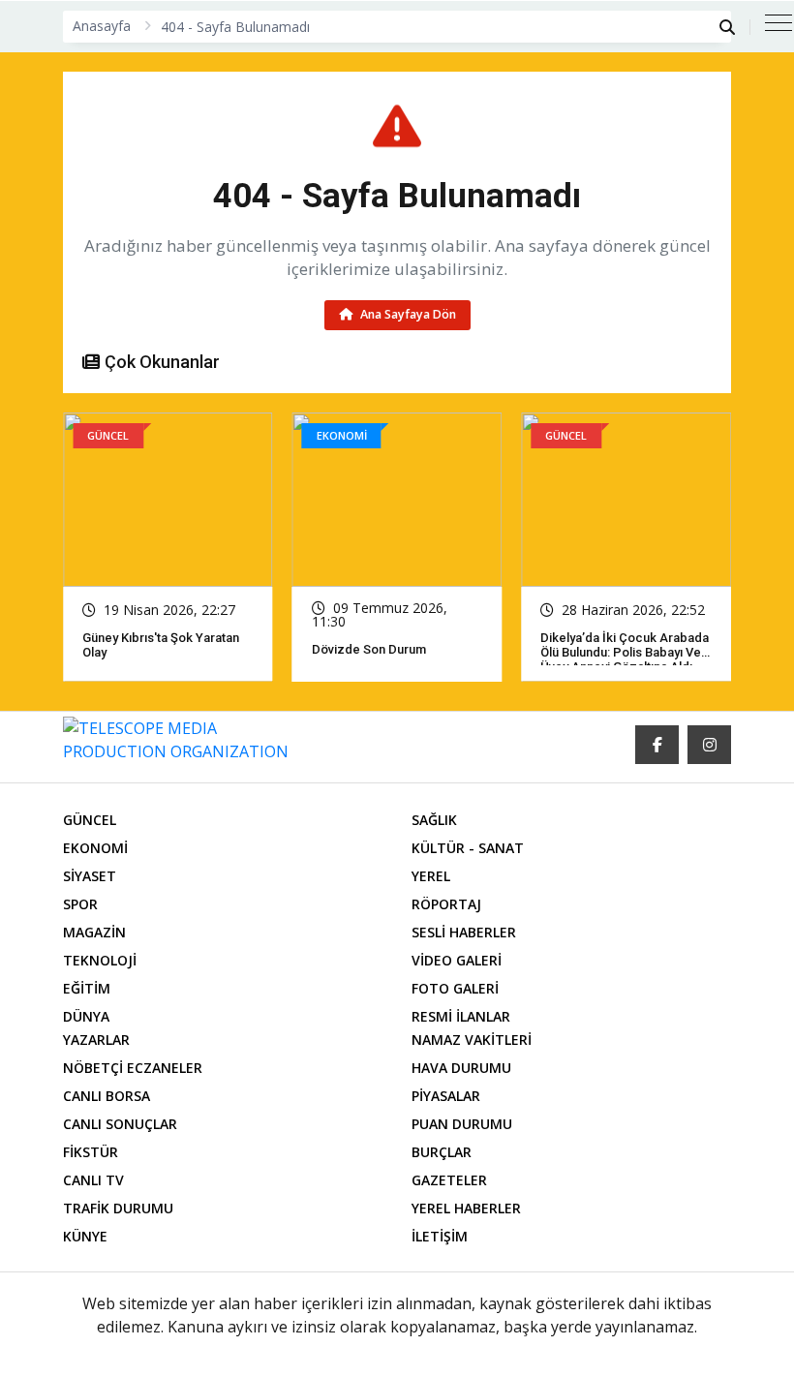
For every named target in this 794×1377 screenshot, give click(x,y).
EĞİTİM (86, 988)
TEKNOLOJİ (100, 960)
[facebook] (657, 744)
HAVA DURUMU (461, 1067)
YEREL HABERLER (466, 1208)
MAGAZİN (94, 932)
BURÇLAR (442, 1152)
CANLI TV (93, 1180)
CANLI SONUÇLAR (120, 1124)
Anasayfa (102, 25)
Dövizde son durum (141, 649)
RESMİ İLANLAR (461, 1016)
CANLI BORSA (106, 1095)
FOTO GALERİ (455, 988)
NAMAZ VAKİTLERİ (472, 1039)
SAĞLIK (434, 820)
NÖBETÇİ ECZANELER (132, 1067)
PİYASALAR (446, 1095)
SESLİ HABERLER (464, 932)
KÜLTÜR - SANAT (468, 848)
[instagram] (709, 744)
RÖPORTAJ (446, 904)
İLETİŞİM (440, 1236)
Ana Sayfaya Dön (406, 314)
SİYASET (89, 876)
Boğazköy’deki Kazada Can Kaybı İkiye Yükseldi (621, 644)
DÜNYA (86, 1016)
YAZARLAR (96, 1039)
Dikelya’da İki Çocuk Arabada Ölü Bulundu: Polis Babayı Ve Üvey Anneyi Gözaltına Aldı (398, 652)
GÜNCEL (89, 820)
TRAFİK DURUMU (118, 1208)
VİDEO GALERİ (457, 960)
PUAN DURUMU (462, 1124)
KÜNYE (85, 1236)
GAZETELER (449, 1180)
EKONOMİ (95, 848)
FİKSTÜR (90, 1152)
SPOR (80, 904)
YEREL (431, 876)
